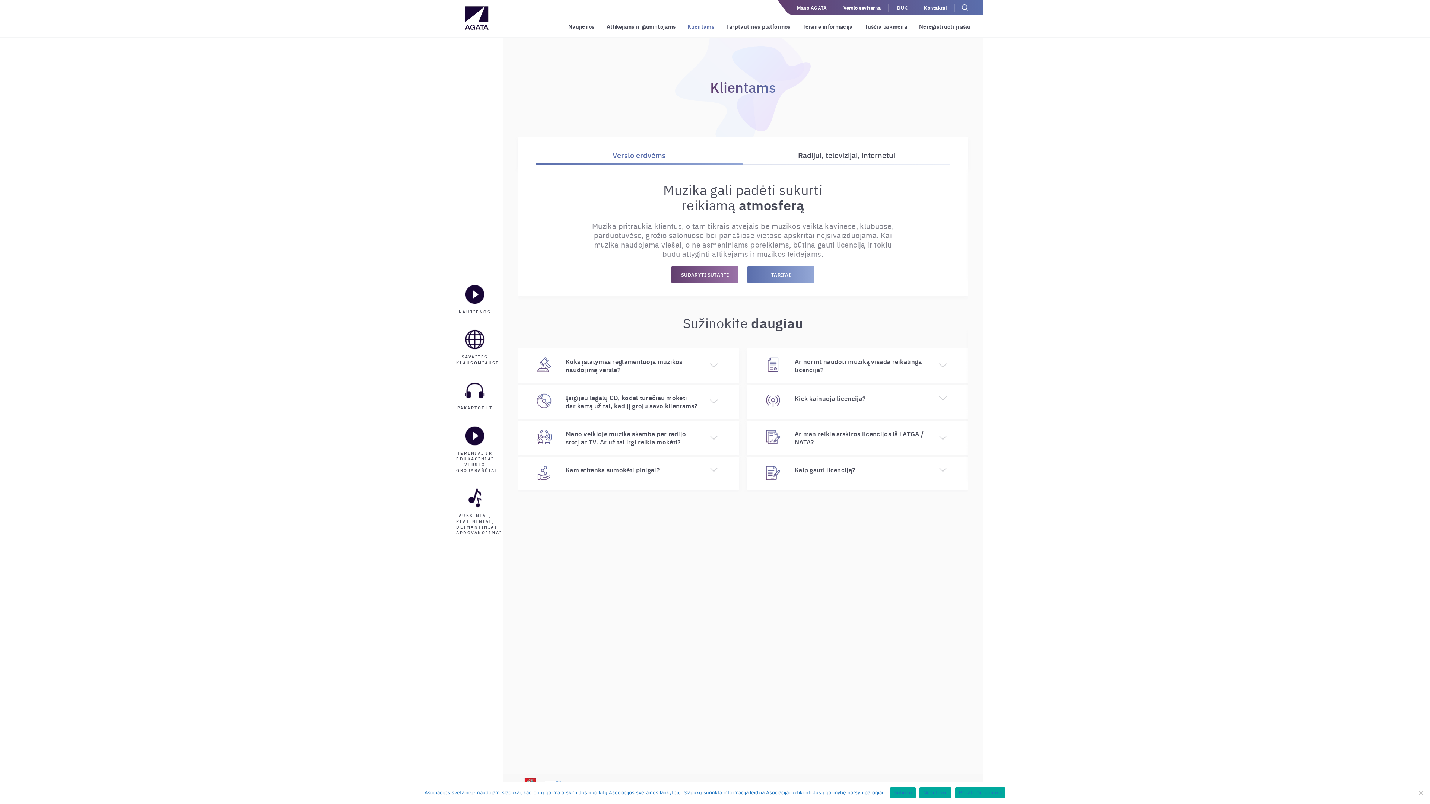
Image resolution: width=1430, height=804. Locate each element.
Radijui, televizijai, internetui (846, 155)
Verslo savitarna (862, 7)
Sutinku (903, 792)
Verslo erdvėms (639, 155)
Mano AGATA (812, 7)
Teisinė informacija (828, 26)
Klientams (700, 26)
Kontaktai (935, 7)
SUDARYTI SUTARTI (705, 274)
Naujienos (581, 26)
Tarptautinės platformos (758, 26)
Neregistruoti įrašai (944, 26)
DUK (902, 7)
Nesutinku (935, 792)
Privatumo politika (980, 792)
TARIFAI (781, 274)
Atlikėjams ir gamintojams (641, 26)
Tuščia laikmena (886, 26)
